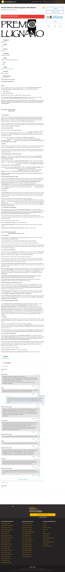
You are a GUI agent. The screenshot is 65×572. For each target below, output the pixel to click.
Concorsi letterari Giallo (5, 548)
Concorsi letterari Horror (5, 552)
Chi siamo (45, 523)
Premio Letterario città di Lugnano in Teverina (58, 17)
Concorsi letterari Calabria (27, 527)
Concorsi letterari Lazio (26, 535)
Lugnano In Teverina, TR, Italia (7, 68)
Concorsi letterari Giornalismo (6, 550)
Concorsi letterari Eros (5, 533)
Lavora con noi (45, 535)
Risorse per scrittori (46, 1)
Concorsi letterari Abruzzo (27, 523)
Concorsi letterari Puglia (26, 548)
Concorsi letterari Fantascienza (7, 537)
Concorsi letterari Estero (26, 533)
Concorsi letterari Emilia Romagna (28, 531)
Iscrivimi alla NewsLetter (42, 514)
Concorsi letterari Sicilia (26, 552)
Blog (52, 1)
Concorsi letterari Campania (27, 529)
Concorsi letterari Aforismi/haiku (7, 525)
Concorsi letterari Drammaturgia (7, 529)
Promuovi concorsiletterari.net (48, 537)
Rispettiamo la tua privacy (43, 517)
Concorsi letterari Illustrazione (6, 554)
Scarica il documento (5, 358)
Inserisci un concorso (59, 1)
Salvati (40, 1)
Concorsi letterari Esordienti (6, 535)
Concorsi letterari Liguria (26, 537)
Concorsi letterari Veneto (27, 556)
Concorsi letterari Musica (6, 558)
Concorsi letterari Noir (5, 560)
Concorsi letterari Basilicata (27, 525)
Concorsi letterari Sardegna (27, 550)
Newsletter (45, 529)
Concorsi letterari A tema (5, 523)
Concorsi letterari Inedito (5, 556)
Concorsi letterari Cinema (6, 527)
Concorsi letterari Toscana (27, 554)
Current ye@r (4, 369)
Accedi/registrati (35, 1)
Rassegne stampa (46, 533)
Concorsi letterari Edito (5, 531)
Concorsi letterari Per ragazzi (6, 562)
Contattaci (45, 525)
